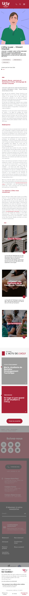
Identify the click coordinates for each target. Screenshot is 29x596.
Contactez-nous (15, 467)
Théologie (5, 62)
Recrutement (18, 538)
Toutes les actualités (14, 421)
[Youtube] (10, 450)
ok (25, 513)
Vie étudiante (6, 59)
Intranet (5, 542)
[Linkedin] (17, 444)
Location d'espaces (5, 553)
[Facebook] (3, 450)
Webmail (5, 538)
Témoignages (17, 59)
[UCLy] (6, 4)
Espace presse (4, 547)
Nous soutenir (19, 547)
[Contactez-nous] (16, 4)
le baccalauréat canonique (12, 211)
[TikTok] (10, 444)
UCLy (3, 69)
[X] (17, 450)
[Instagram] (3, 444)
